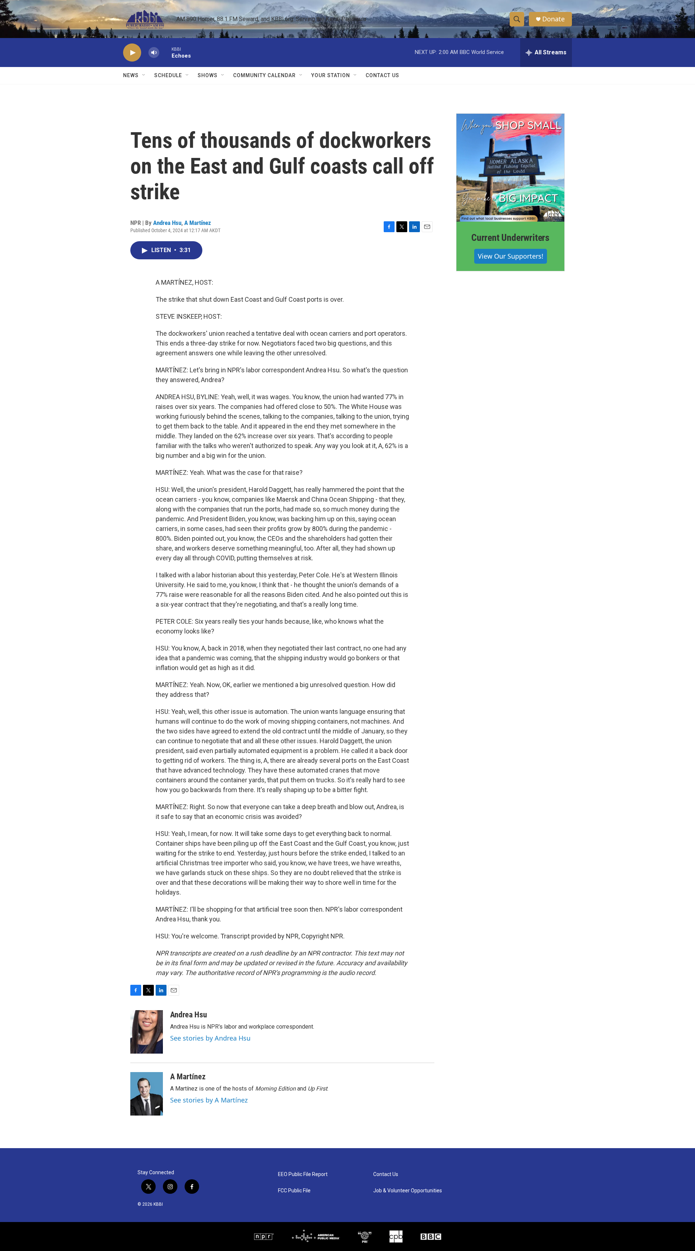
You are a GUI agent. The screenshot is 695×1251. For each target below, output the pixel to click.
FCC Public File (294, 1190)
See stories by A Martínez (209, 1100)
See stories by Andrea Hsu (210, 1038)
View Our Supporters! (510, 256)
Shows (208, 75)
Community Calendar (264, 75)
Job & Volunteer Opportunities (407, 1190)
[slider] (165, 52)
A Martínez (197, 222)
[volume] (154, 53)
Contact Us (382, 75)
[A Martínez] (146, 1094)
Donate (553, 19)
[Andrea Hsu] (146, 1032)
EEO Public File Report (303, 1174)
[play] (132, 53)
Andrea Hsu (167, 222)
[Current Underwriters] (510, 168)
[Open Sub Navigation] (144, 75)
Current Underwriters (510, 237)
